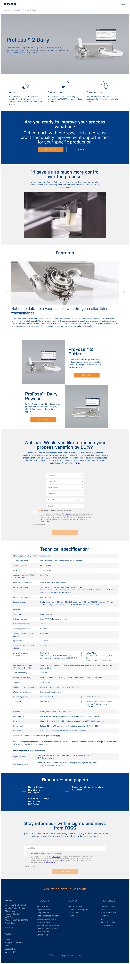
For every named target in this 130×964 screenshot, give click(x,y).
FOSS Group (66, 514)
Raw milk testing (108, 922)
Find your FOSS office (14, 942)
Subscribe (65, 871)
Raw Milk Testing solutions (48, 925)
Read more (87, 375)
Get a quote (50, 149)
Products (16, 10)
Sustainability (11, 949)
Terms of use (75, 955)
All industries (42, 906)
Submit (65, 532)
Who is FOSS (10, 952)
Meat (103, 919)
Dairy (103, 909)
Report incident (75, 906)
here (41, 519)
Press (7, 946)
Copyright (63, 955)
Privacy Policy (74, 463)
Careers (8, 939)
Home (6, 10)
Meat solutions (43, 922)
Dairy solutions (43, 912)
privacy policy (45, 521)
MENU (124, 4)
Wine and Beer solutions (47, 928)
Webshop (9, 927)
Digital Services (43, 909)
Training (72, 916)
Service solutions (44, 935)
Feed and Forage (108, 906)
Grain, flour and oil (108, 912)
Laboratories (106, 916)
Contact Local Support (78, 909)
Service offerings (76, 912)
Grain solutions (43, 931)
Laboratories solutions (46, 919)
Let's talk (79, 149)
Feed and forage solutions (48, 916)
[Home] (10, 4)
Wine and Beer (107, 925)
